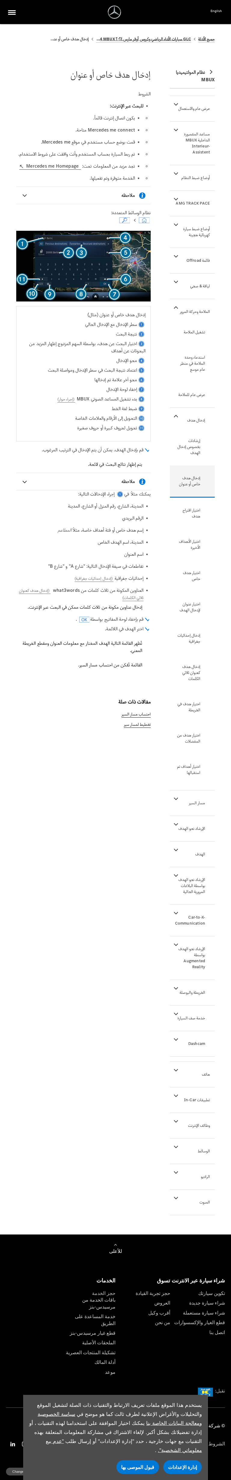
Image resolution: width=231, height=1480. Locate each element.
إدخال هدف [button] (196, 420)
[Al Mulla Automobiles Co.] (114, 12)
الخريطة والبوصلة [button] (192, 992)
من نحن (162, 1322)
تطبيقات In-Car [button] (197, 1100)
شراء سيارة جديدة (207, 1303)
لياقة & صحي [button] (200, 286)
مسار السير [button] (197, 803)
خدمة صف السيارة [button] (191, 1018)
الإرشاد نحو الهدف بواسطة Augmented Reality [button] (191, 958)
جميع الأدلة (206, 39)
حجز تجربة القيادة (153, 1293)
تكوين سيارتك (211, 1293)
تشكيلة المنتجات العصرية (91, 1352)
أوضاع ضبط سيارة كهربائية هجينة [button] (196, 232)
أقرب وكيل (159, 1313)
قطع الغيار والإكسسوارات (199, 1322)
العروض (162, 1303)
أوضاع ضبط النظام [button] (195, 178)
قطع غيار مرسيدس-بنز (93, 1333)
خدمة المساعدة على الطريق (95, 1319)
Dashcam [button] (196, 1043)
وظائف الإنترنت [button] (199, 1125)
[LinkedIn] (12, 1444)
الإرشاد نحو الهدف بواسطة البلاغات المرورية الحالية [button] (191, 885)
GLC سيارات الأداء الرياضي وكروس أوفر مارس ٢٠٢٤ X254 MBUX (143, 39)
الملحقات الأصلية (99, 1342)
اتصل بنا (217, 1332)
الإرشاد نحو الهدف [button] (191, 828)
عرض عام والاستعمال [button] (194, 108)
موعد (110, 1372)
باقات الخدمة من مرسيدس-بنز (99, 1303)
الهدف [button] (200, 854)
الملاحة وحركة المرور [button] (195, 311)
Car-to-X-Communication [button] (190, 920)
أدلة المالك (105, 1362)
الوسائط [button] (204, 1151)
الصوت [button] (204, 1202)
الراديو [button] (205, 1176)
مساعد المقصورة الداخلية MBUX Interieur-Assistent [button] (197, 143)
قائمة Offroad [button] (198, 260)
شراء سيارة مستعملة (204, 1313)
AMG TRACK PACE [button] (193, 203)
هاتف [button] (206, 1074)
